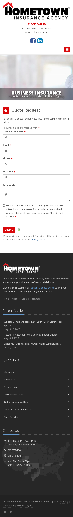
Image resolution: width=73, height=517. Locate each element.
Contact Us (10, 379)
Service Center (12, 387)
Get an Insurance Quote (17, 401)
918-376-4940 (14, 450)
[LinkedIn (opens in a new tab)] (40, 40)
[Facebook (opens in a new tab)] (33, 40)
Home (6, 298)
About (15, 298)
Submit (9, 229)
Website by (25, 505)
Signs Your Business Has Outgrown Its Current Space (32, 345)
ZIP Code (9, 171)
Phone (8, 158)
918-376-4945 (14, 455)
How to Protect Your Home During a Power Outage (31, 336)
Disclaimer (8, 505)
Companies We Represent (18, 409)
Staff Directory (11, 416)
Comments (9, 184)
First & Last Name (14, 131)
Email (7, 145)
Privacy (64, 501)
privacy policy (38, 239)
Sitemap (36, 298)
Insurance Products (14, 394)
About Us (9, 372)
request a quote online (42, 287)
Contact (25, 298)
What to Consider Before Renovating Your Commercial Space (33, 325)
